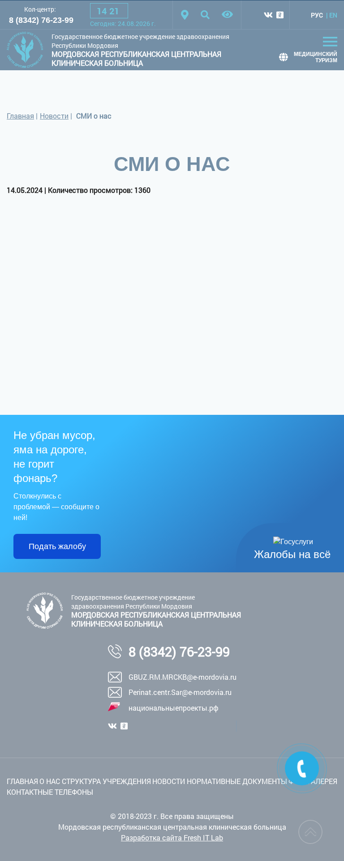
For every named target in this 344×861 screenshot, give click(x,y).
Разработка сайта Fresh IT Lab (172, 837)
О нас (49, 781)
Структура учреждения (106, 781)
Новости (54, 115)
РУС (317, 15)
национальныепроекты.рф (174, 707)
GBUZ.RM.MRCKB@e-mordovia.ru (182, 677)
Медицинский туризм (315, 57)
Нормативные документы (237, 781)
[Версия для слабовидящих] (227, 15)
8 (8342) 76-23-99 (41, 20)
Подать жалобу (57, 546)
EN (333, 15)
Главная (20, 115)
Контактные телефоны (50, 792)
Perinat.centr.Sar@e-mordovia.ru (180, 692)
